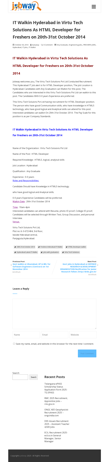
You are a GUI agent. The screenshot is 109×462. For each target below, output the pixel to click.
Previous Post (31, 265)
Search (15, 373)
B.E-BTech (16, 272)
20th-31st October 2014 (26, 247)
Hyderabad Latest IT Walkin (27, 252)
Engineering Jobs (75, 45)
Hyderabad (17, 47)
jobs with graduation (51, 252)
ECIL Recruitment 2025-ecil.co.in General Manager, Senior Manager (56, 437)
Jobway (23, 455)
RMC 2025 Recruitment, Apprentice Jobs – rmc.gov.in (56, 401)
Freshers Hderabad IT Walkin (51, 247)
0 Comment (48, 45)
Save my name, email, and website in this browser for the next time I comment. (55, 343)
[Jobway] (26, 11)
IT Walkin (32, 47)
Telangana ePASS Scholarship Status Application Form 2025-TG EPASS (55, 388)
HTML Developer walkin (77, 247)
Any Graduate (62, 45)
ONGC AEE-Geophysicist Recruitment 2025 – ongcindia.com (56, 412)
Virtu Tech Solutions (72, 252)
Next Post (78, 266)
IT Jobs (25, 47)
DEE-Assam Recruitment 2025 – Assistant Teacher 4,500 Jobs (56, 424)
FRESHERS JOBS (89, 45)
